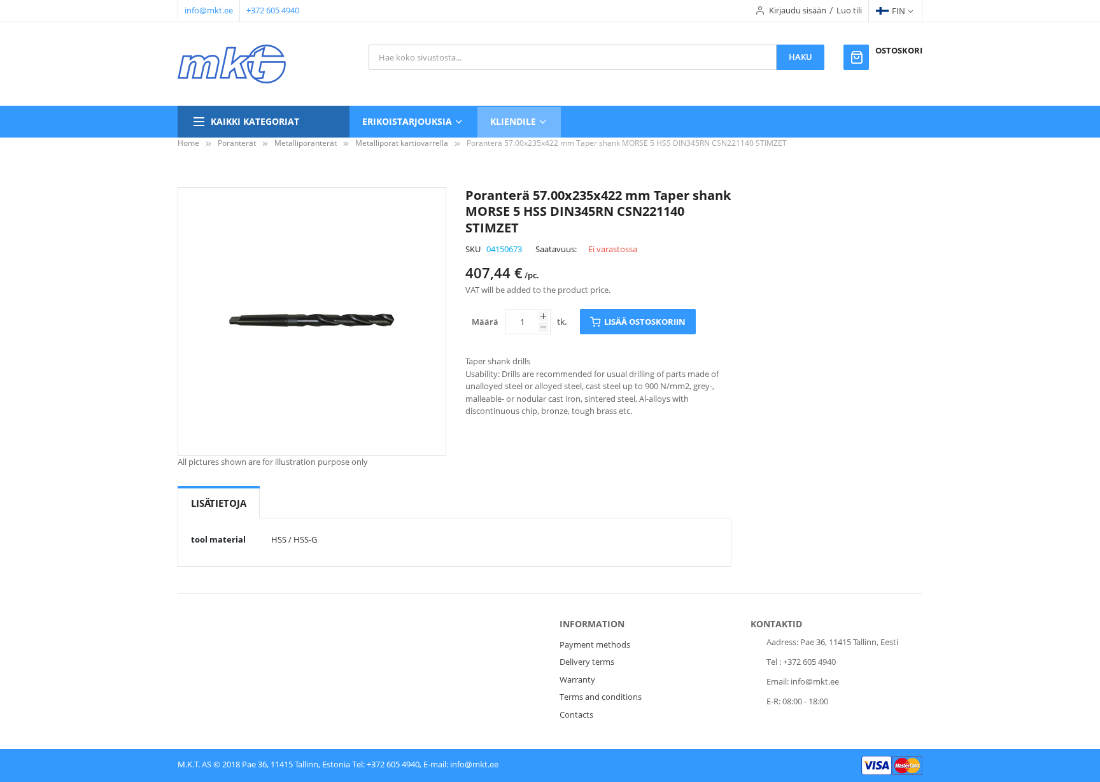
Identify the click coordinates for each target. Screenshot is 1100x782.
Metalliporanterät (305, 143)
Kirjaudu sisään (797, 10)
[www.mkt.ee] (232, 64)
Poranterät (237, 143)
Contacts (576, 714)
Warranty (577, 679)
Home (188, 143)
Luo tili (849, 10)
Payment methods (595, 644)
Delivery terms (587, 661)
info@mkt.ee (209, 10)
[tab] (219, 503)
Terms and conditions (601, 696)
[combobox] (572, 57)
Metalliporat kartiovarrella (401, 143)
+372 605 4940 (272, 10)
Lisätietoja (218, 503)
